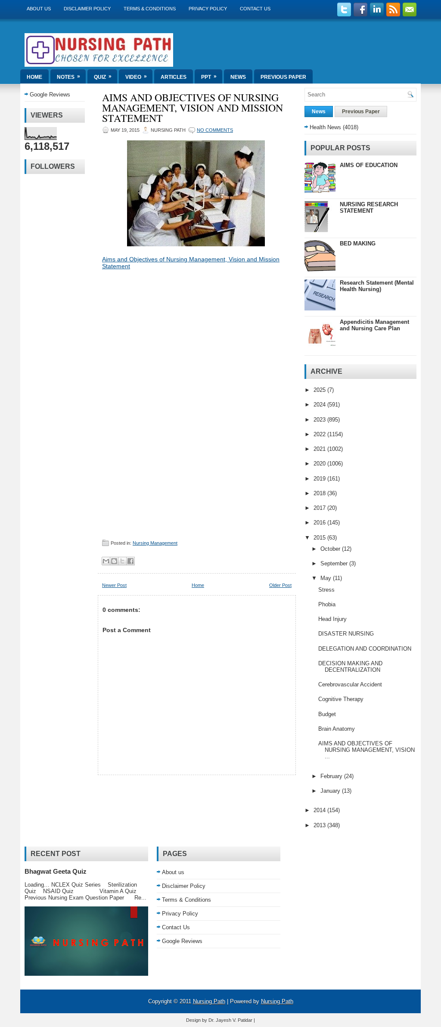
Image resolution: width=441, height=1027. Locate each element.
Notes (68, 76)
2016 (320, 522)
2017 (320, 508)
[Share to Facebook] (130, 561)
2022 (320, 434)
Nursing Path (209, 1001)
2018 (320, 493)
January (331, 791)
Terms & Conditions (150, 8)
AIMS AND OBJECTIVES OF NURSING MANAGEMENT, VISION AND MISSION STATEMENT (192, 107)
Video (136, 76)
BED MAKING (358, 243)
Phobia (326, 604)
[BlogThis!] (114, 561)
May (326, 578)
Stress (326, 589)
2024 (320, 404)
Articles (173, 77)
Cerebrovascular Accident (350, 684)
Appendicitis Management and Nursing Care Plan (374, 325)
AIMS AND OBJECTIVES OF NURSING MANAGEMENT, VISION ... (366, 750)
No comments (215, 130)
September (334, 563)
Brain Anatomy (336, 729)
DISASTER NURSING (346, 633)
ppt (209, 76)
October (331, 549)
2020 (320, 463)
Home (34, 77)
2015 (320, 537)
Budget (327, 714)
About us (39, 8)
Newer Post (114, 585)
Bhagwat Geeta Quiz (56, 871)
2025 (320, 390)
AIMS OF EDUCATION (369, 165)
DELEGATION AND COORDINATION (364, 648)
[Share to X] (122, 561)
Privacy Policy (208, 8)
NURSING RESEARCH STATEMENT (369, 207)
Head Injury (332, 619)
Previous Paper (283, 77)
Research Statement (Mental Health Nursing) (377, 285)
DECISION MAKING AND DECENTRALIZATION (350, 666)
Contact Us (255, 8)
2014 (320, 810)
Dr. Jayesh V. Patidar (230, 1020)
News (238, 77)
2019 (320, 478)
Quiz (103, 76)
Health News (325, 127)
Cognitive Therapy (340, 699)
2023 (320, 419)
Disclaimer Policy (87, 8)
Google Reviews (50, 94)
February (332, 776)
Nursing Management (155, 543)
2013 (320, 825)
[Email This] (106, 561)
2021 (320, 449)
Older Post (280, 585)
